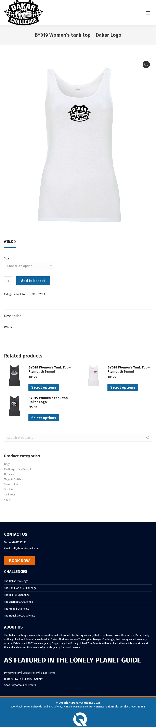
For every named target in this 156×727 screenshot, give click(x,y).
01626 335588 (137, 706)
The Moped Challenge (16, 608)
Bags (7, 464)
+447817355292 (18, 542)
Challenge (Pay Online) (17, 469)
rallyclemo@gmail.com (25, 548)
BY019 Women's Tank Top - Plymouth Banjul (49, 369)
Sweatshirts (11, 484)
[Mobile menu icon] (148, 13)
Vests (7, 499)
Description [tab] (13, 316)
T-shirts (8, 489)
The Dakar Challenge (16, 581)
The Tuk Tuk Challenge (17, 594)
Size (6, 258)
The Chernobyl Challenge (18, 601)
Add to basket (33, 281)
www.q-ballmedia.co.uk (111, 706)
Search (148, 438)
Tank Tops (22, 294)
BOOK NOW (19, 560)
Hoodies (9, 474)
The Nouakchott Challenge (19, 615)
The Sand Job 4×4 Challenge (20, 587)
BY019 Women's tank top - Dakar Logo (49, 400)
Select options (43, 387)
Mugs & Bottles (13, 479)
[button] (146, 64)
